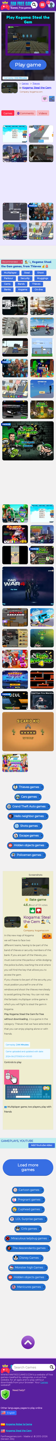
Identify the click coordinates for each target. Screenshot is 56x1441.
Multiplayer (10, 272)
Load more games (28, 1167)
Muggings (42, 278)
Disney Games (29, 1257)
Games (8, 113)
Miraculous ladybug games (29, 1238)
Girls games (29, 1228)
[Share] (52, 99)
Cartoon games (29, 1189)
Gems (7, 284)
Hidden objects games (29, 845)
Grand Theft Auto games (29, 806)
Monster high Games (29, 1267)
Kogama (22, 289)
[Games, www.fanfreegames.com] (19, 5)
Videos (43, 113)
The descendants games (29, 1248)
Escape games (29, 835)
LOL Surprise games (29, 1219)
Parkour (8, 278)
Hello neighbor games (29, 816)
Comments (26, 113)
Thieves (36, 284)
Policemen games (29, 855)
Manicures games (29, 1286)
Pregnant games (29, 1199)
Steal (27, 272)
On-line (39, 289)
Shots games (29, 825)
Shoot (40, 272)
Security (25, 278)
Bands (21, 284)
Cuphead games (29, 1209)
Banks (7, 289)
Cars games (29, 796)
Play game (28, 65)
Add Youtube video (41, 1145)
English (11, 1413)
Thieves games (29, 787)
